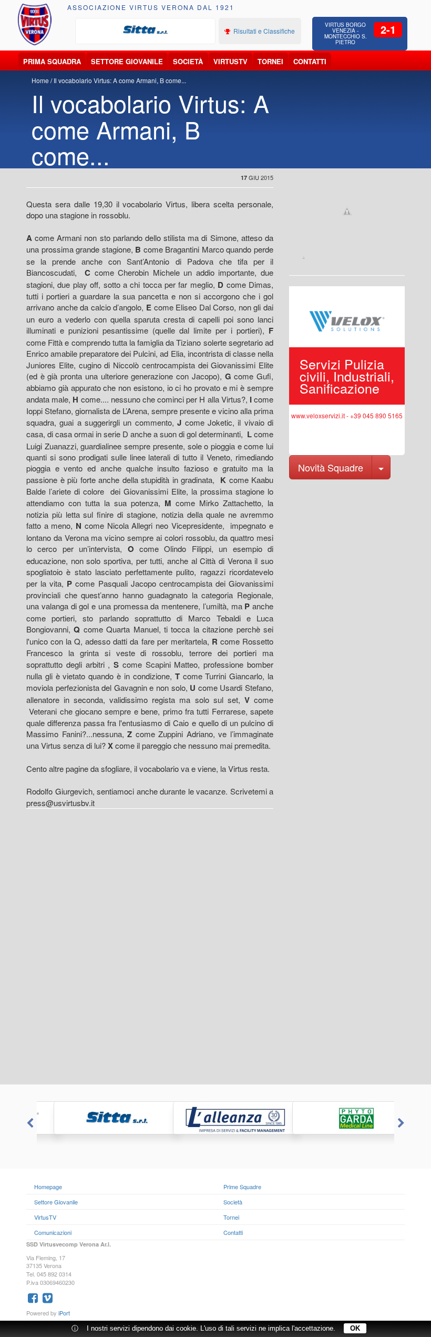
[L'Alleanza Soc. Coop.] (215, 1117)
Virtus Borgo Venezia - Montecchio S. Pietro (345, 33)
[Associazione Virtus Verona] (35, 24)
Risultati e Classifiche (263, 30)
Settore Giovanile (127, 61)
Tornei (270, 61)
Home (40, 80)
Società (188, 61)
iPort (64, 1313)
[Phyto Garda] (335, 1117)
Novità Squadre (330, 467)
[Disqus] (215, 950)
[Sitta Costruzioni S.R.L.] (146, 30)
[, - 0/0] (303, 257)
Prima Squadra (52, 61)
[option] (146, 30)
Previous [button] (29, 1123)
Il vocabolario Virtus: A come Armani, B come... (120, 80)
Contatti (309, 61)
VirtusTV (230, 61)
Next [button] (402, 1123)
